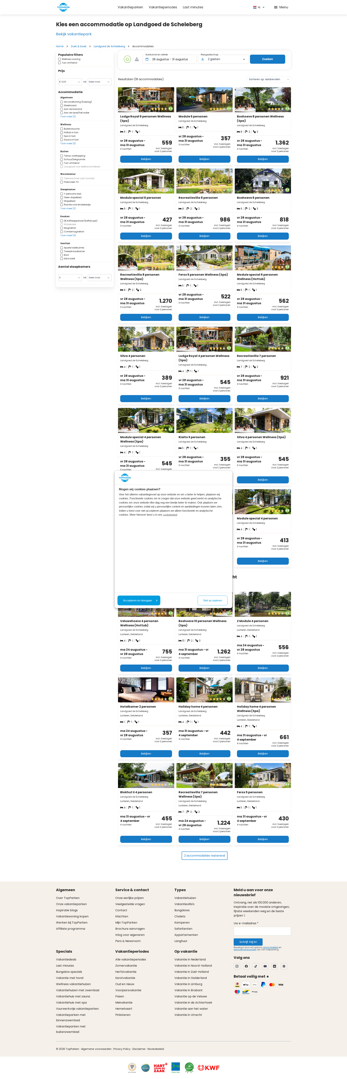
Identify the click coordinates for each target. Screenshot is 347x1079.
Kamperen (182, 922)
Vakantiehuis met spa (71, 1002)
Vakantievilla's (184, 904)
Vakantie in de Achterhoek (193, 1002)
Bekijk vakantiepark (74, 34)
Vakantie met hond (69, 978)
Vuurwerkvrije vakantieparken (77, 1009)
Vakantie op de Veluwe (190, 996)
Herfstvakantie (125, 972)
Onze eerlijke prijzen (129, 898)
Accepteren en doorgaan (137, 600)
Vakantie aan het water (191, 1009)
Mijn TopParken (126, 922)
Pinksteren (122, 1015)
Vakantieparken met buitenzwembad (71, 1029)
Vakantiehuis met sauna (73, 996)
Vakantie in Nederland (190, 959)
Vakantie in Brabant (188, 990)
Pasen (119, 996)
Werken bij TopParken (71, 922)
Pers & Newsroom (128, 941)
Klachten (121, 916)
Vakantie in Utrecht (188, 1015)
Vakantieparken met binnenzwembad (71, 1017)
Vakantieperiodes (163, 7)
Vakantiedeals (66, 959)
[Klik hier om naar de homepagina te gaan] (63, 7)
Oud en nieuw (124, 984)
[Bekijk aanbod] (136, 59)
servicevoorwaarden (245, 949)
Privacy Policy (121, 1049)
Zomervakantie (126, 966)
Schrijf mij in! (248, 942)
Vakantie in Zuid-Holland (191, 972)
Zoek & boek (78, 46)
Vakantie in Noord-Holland (193, 966)
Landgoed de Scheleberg (109, 46)
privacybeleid (270, 947)
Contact (121, 910)
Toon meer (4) (68, 235)
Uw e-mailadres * (246, 923)
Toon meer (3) (68, 143)
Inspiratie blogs (67, 910)
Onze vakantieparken (71, 904)
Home (60, 46)
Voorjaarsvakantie (128, 990)
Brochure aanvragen (130, 929)
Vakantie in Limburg (188, 984)
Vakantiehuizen (185, 898)
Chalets (179, 916)
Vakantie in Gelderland (190, 978)
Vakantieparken (130, 7)
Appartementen (186, 935)
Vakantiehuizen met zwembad (77, 990)
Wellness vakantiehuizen (73, 984)
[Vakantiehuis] (127, 59)
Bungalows (182, 910)
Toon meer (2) (68, 116)
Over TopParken (68, 898)
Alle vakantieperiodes (130, 959)
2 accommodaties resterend (204, 855)
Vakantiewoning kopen (72, 916)
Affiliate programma (70, 929)
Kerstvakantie (125, 978)
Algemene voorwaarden (96, 1049)
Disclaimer (139, 1049)
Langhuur (180, 941)
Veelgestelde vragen (130, 904)
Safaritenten (183, 929)
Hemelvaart (123, 1009)
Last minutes (193, 7)
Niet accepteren (212, 600)
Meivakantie (123, 1002)
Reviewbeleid (156, 1049)
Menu (283, 7)
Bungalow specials (69, 972)
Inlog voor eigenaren (130, 935)
